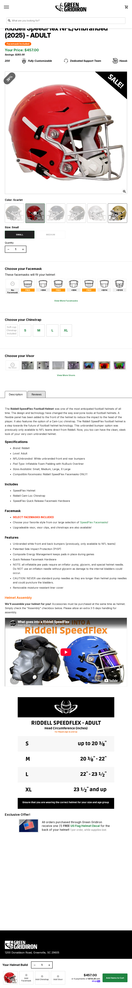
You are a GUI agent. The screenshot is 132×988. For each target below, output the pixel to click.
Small (19, 234)
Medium (50, 234)
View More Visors (66, 375)
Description (16, 394)
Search (122, 21)
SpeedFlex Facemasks (93, 522)
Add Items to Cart (115, 978)
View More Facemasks (66, 300)
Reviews (37, 394)
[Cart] (126, 7)
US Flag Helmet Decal (85, 826)
